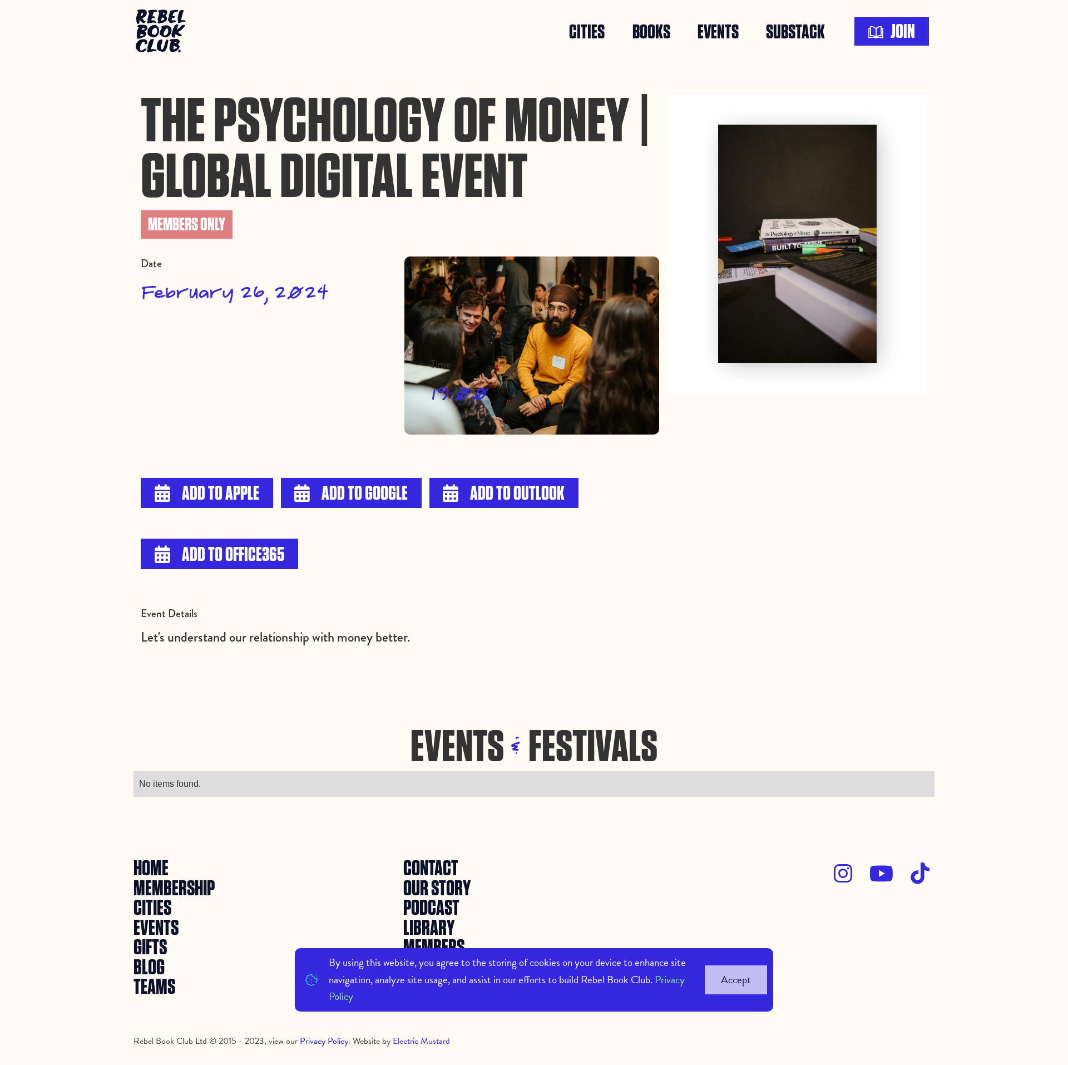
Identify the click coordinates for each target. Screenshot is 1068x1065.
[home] (162, 31)
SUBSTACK (795, 31)
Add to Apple (207, 494)
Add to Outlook (504, 494)
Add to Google (351, 494)
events (718, 31)
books (651, 31)
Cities (587, 31)
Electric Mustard (421, 1041)
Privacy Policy (324, 1041)
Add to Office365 (219, 555)
